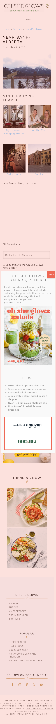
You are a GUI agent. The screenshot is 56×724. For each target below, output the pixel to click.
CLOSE (51, 274)
